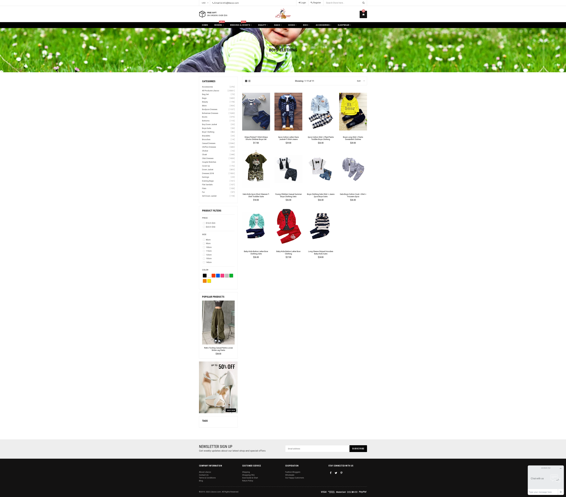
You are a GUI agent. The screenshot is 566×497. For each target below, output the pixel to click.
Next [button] (235, 322)
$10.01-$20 (210, 223)
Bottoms (205, 121)
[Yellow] (209, 281)
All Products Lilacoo (210, 91)
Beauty (262, 25)
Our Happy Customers (294, 478)
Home (205, 25)
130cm (209, 258)
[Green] (231, 275)
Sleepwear (344, 25)
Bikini (204, 106)
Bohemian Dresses (210, 113)
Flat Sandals (207, 184)
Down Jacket (207, 169)
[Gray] (227, 275)
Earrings (205, 177)
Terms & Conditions (207, 478)
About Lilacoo (205, 472)
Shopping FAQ (248, 475)
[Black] (205, 275)
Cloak (204, 154)
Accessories (323, 25)
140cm (209, 262)
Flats (204, 188)
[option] (218, 327)
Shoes (291, 25)
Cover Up (206, 166)
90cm (208, 243)
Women (219, 24)
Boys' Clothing (286, 46)
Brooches (206, 139)
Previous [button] (201, 322)
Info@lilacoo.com (231, 3)
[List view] (249, 81)
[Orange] (205, 281)
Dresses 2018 (208, 173)
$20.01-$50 (210, 227)
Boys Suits (206, 128)
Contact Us (203, 475)
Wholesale (289, 475)
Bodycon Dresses (209, 109)
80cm (208, 240)
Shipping (246, 472)
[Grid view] (246, 81)
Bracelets (206, 136)
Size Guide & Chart (250, 478)
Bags (277, 25)
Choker (205, 151)
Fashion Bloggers (292, 472)
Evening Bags (208, 181)
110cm (209, 251)
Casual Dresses (208, 143)
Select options (256, 109)
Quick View (256, 115)
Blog (201, 481)
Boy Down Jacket (209, 124)
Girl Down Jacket (209, 196)
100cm (209, 247)
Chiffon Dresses (209, 147)
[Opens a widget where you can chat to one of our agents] (546, 480)
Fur (203, 192)
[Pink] (222, 275)
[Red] (213, 275)
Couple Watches (209, 162)
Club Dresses (207, 158)
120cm (209, 255)
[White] (209, 275)
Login (303, 2)
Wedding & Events (240, 24)
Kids (305, 25)
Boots (204, 117)
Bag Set (205, 94)
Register (317, 2)
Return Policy (247, 481)
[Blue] (218, 275)
